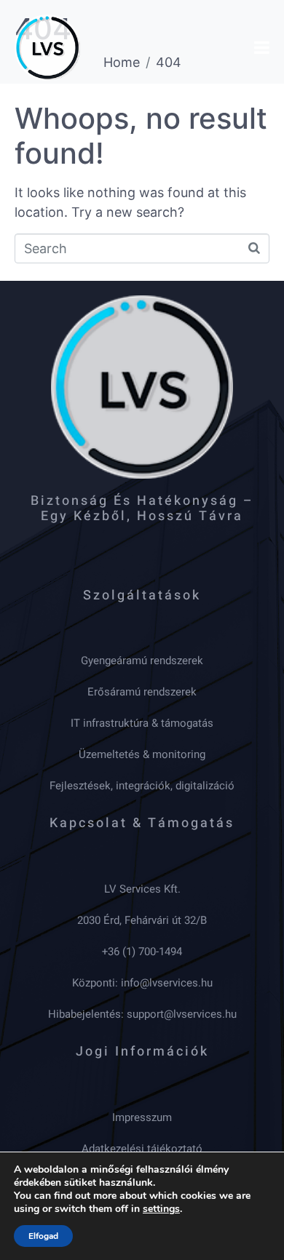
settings (161, 1209)
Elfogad (43, 1236)
